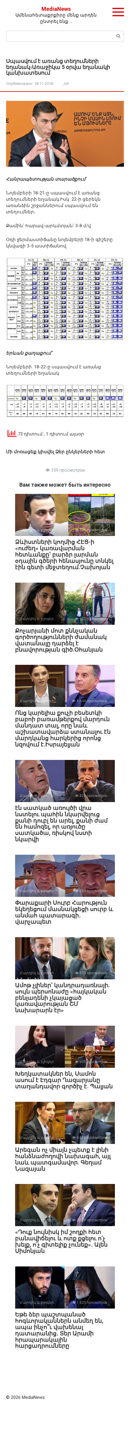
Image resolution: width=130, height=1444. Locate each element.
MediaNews (56, 9)
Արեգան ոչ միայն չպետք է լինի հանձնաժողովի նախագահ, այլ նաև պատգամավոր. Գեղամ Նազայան (63, 1159)
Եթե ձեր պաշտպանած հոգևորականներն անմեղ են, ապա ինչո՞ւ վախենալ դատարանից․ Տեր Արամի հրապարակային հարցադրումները (59, 1330)
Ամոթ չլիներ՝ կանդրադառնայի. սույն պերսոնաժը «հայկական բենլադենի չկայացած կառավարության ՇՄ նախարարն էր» (62, 998)
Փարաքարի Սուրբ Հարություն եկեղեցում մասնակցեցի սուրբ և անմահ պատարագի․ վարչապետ (64, 912)
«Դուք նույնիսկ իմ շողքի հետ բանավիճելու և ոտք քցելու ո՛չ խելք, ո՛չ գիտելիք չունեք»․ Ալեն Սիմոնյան (61, 1241)
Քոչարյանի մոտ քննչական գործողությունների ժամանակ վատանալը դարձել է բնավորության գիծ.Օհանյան (61, 640)
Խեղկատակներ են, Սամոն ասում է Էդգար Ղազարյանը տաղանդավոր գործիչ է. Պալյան (64, 1080)
